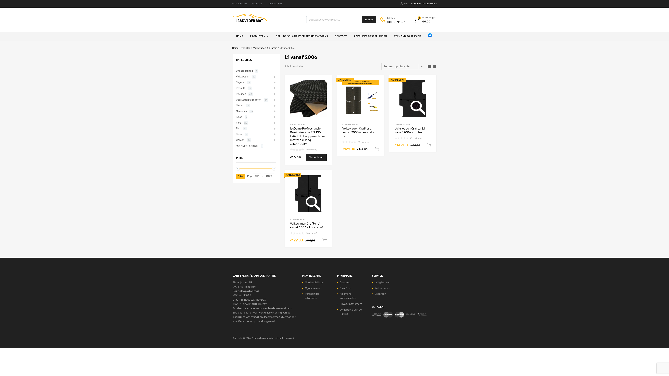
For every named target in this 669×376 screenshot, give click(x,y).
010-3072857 (395, 22)
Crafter (273, 48)
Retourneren (382, 288)
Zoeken (369, 19)
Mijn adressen (313, 288)
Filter (240, 176)
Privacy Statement (351, 304)
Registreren (430, 3)
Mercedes (241, 111)
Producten (257, 36)
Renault (240, 88)
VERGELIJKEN (276, 3)
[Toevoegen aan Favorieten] (326, 81)
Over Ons (345, 288)
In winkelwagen (377, 149)
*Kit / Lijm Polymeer (247, 145)
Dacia (239, 134)
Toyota (240, 82)
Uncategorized (298, 124)
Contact (341, 36)
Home (239, 36)
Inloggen (416, 3)
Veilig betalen (382, 282)
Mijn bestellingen (315, 282)
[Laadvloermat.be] (250, 24)
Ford (238, 122)
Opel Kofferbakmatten (248, 99)
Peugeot (241, 94)
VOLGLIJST (258, 3)
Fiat (238, 128)
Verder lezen (316, 157)
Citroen (240, 140)
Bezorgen (380, 293)
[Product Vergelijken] (326, 87)
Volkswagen (259, 48)
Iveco (239, 117)
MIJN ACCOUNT (239, 3)
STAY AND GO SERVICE (407, 36)
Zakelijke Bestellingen (370, 36)
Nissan (239, 105)
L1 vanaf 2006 (349, 124)
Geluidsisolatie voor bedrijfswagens (302, 36)
